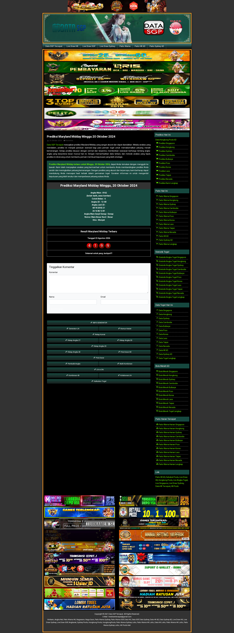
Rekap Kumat (100, 334)
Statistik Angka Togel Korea (170, 281)
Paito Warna (125, 46)
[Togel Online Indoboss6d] (154, 501)
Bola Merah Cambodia (168, 383)
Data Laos (162, 338)
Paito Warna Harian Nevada (170, 460)
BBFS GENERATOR (99, 323)
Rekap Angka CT (73, 340)
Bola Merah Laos (165, 399)
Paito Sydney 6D (157, 46)
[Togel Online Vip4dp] (154, 524)
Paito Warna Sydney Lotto (126, 622)
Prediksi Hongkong (166, 147)
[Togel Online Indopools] (154, 581)
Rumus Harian (125, 329)
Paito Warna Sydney (167, 204)
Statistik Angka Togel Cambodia (172, 269)
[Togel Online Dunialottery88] (154, 535)
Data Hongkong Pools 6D (165, 140)
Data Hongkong (165, 314)
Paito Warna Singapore (168, 196)
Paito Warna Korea (166, 220)
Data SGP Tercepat (54, 46)
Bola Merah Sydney (166, 379)
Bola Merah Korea (166, 395)
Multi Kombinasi (125, 364)
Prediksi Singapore (166, 143)
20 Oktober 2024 (55, 141)
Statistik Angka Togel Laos (169, 285)
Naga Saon (89, 619)
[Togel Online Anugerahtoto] (154, 547)
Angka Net (59, 619)
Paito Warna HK (70, 619)
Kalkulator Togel (99, 381)
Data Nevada (164, 346)
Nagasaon (81, 619)
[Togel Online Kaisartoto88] (79, 593)
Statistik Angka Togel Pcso (169, 277)
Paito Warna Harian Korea (169, 448)
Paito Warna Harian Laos (169, 452)
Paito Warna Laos (166, 224)
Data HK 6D (163, 350)
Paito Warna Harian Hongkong (171, 428)
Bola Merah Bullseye (167, 387)
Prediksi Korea (164, 167)
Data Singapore (165, 310)
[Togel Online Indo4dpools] (79, 604)
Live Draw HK (72, 46)
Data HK (128, 619)
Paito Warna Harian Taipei (169, 456)
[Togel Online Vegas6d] (79, 535)
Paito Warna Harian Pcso (169, 444)
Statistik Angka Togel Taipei (170, 289)
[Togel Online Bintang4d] (79, 558)
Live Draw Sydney (107, 46)
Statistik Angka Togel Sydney (171, 265)
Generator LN (74, 329)
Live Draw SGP (89, 46)
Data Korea (163, 334)
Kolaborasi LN (125, 375)
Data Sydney (164, 318)
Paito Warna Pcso (166, 216)
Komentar (69, 141)
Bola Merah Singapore (168, 371)
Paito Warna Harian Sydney (170, 432)
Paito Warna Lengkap (167, 244)
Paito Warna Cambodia (168, 208)
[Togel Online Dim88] (117, 67)
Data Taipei (163, 342)
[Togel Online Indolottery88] (154, 558)
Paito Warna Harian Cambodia (171, 436)
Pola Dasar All (125, 352)
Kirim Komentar (57, 309)
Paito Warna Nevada (167, 232)
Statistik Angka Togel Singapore (172, 257)
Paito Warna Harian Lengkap (170, 464)
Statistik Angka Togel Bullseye (171, 273)
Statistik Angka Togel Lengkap (171, 297)
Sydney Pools (82, 622)
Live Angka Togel (180, 480)
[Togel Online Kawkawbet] (79, 524)
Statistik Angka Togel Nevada (171, 293)
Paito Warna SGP (117, 619)
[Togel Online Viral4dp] (117, 125)
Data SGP (135, 619)
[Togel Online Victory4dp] (79, 512)
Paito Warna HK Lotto (145, 622)
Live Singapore (161, 483)
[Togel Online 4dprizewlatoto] (79, 581)
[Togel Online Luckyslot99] (154, 512)
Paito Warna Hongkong (168, 200)
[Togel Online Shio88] (154, 593)
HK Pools (175, 486)
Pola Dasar (99, 358)
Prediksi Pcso (164, 163)
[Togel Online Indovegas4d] (154, 604)
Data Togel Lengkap (167, 358)
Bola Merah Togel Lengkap (169, 411)
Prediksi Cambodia (166, 155)
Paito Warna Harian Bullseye (170, 440)
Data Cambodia (165, 322)
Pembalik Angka (73, 364)
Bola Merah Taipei (166, 403)
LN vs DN (100, 370)
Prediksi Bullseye (165, 159)
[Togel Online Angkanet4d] (154, 570)
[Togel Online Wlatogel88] (79, 570)
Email (103, 297)
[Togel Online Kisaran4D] (117, 90)
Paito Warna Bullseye (167, 212)
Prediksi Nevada (165, 179)
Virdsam (50, 619)
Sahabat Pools (172, 477)
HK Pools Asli (125, 625)
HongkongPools (109, 622)
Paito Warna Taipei (166, 228)
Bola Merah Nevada (166, 407)
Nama (51, 297)
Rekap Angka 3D (125, 340)
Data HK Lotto (160, 622)
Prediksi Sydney (165, 151)
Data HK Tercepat (162, 486)
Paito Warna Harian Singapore (171, 424)
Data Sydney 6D (165, 354)
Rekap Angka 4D (73, 352)
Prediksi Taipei (164, 175)
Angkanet (72, 622)
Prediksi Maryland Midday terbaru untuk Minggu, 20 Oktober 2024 (79, 164)
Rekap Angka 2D (99, 346)
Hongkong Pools (165, 480)
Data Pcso (162, 330)
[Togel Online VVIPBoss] (117, 56)
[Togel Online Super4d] (117, 79)
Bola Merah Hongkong (168, 375)
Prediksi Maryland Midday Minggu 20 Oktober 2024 (81, 136)
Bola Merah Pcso (165, 391)
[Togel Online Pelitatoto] (117, 113)
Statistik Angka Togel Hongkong (172, 261)
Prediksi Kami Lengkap (168, 183)
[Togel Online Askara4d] (79, 547)
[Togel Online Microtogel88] (79, 501)
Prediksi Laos (164, 171)
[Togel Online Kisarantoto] (117, 102)
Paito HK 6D (140, 46)
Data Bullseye (164, 326)
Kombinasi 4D (73, 375)
